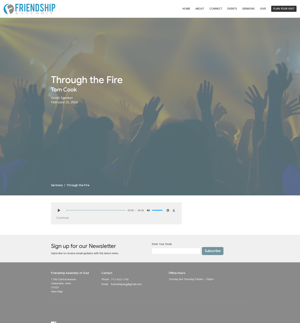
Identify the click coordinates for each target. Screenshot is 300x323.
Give (263, 8)
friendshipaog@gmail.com (126, 284)
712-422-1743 (120, 279)
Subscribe (213, 251)
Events (232, 8)
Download (63, 217)
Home (186, 8)
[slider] (95, 210)
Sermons (248, 8)
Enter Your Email (162, 244)
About (199, 8)
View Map (57, 291)
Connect (215, 8)
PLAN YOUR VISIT (283, 8)
